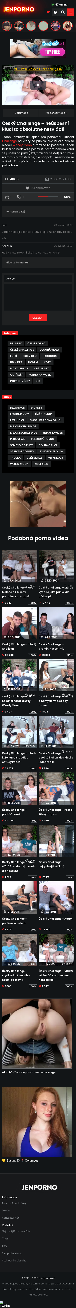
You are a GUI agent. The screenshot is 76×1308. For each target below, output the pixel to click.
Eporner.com (19, 414)
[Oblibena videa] (48, 12)
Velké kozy (55, 458)
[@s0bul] (56, 26)
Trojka (15, 458)
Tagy (5, 1238)
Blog (4, 1245)
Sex (38, 381)
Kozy (47, 362)
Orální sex (41, 368)
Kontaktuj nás (11, 1218)
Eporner (36, 408)
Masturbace (19, 368)
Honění (33, 362)
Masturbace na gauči (45, 420)
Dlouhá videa (49, 350)
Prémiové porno (42, 439)
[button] (70, 12)
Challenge (9, 141)
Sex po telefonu (12, 1253)
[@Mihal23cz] (68, 26)
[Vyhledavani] (63, 12)
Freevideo (30, 356)
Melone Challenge (23, 426)
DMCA (6, 1210)
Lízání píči (17, 420)
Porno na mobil (39, 375)
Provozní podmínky (14, 1203)
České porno (36, 343)
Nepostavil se (53, 433)
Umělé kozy (34, 458)
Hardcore (50, 356)
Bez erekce (17, 408)
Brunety (16, 343)
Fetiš (13, 356)
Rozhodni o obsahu (14, 1260)
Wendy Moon (22, 145)
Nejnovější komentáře (16, 1231)
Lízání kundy (44, 414)
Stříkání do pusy (22, 451)
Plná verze (17, 439)
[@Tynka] (7, 26)
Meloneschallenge (23, 433)
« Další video (20, 113)
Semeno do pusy (21, 445)
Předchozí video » (56, 113)
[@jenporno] (19, 26)
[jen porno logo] (38, 1187)
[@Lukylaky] (31, 26)
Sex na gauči (48, 445)
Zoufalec (41, 464)
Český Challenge (22, 350)
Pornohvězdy (20, 381)
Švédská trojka (51, 451)
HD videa (16, 362)
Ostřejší (16, 375)
